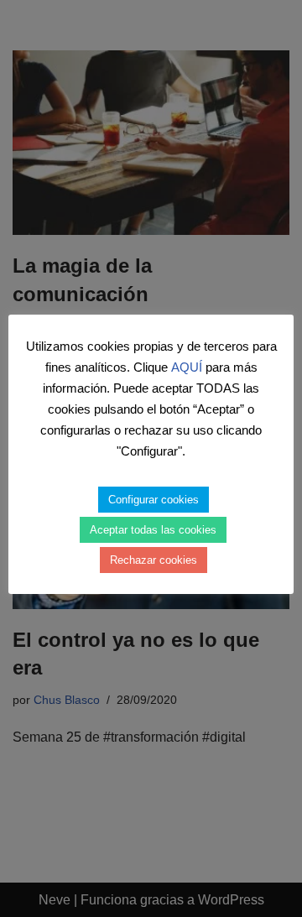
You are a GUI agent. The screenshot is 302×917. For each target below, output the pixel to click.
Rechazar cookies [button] (153, 560)
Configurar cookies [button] (153, 499)
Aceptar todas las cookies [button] (153, 530)
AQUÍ (186, 367)
